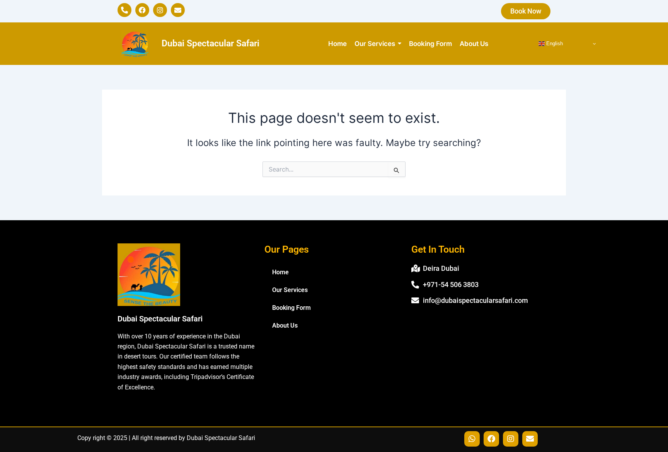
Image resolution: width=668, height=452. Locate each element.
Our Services (290, 290)
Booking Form (291, 307)
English (554, 43)
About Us (285, 325)
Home (280, 272)
